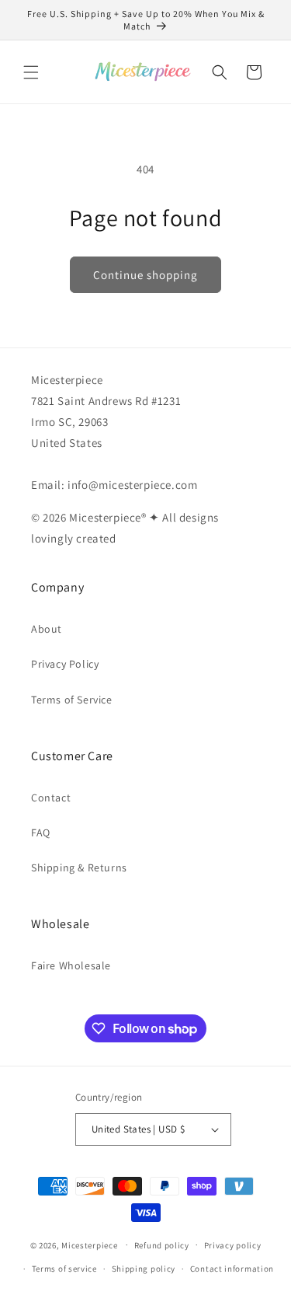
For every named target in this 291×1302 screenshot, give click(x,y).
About (46, 629)
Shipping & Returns (79, 867)
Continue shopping (145, 274)
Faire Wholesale (71, 965)
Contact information (232, 1268)
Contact (51, 798)
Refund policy (161, 1245)
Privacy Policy (65, 664)
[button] (31, 72)
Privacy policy (233, 1245)
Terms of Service (72, 700)
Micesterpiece (89, 1244)
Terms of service (64, 1268)
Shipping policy (144, 1268)
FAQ (40, 832)
